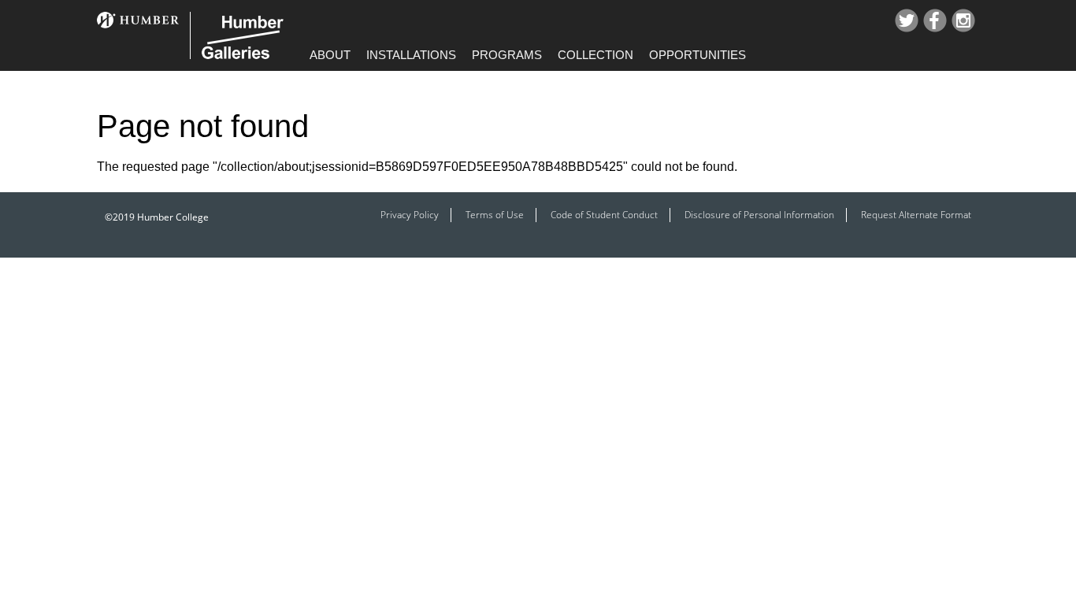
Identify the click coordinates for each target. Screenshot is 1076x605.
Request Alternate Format (916, 214)
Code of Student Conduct (604, 214)
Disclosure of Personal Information (759, 214)
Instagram (963, 20)
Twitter (906, 20)
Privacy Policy (409, 214)
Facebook (935, 20)
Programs (507, 54)
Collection (595, 54)
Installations (411, 54)
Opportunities (697, 54)
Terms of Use (495, 214)
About (330, 54)
